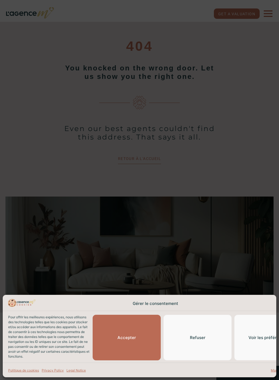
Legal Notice (76, 370)
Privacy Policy (53, 370)
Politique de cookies (23, 370)
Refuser (197, 337)
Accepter (126, 337)
